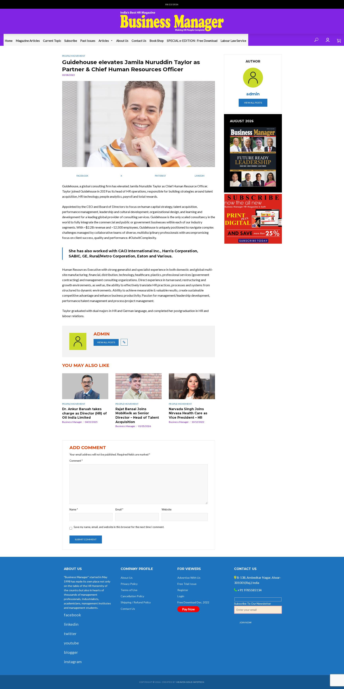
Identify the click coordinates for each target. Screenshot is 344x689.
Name (73, 509)
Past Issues (87, 40)
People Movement (73, 55)
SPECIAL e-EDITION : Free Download (192, 40)
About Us (122, 40)
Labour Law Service (233, 40)
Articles (104, 40)
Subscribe (70, 40)
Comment (76, 460)
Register (182, 590)
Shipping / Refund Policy (136, 602)
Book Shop (157, 40)
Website (166, 509)
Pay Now (188, 609)
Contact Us (139, 40)
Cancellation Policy (132, 596)
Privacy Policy (129, 583)
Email (119, 509)
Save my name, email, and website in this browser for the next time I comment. (119, 527)
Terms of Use (129, 590)
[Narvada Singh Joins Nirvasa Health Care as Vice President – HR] (192, 386)
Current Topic (52, 40)
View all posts (106, 342)
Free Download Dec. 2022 (193, 602)
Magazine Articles (28, 40)
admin (253, 94)
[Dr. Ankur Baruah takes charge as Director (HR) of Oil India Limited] (85, 386)
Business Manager (72, 421)
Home (9, 40)
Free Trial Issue (186, 583)
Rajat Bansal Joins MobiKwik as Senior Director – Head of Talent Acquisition (137, 415)
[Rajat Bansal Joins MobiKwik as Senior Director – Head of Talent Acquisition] (138, 386)
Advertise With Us (188, 577)
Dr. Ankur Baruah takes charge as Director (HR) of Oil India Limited (84, 413)
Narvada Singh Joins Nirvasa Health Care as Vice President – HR (188, 413)
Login (180, 596)
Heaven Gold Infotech (190, 682)
